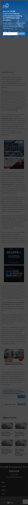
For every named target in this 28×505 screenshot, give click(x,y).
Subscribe (21, 33)
